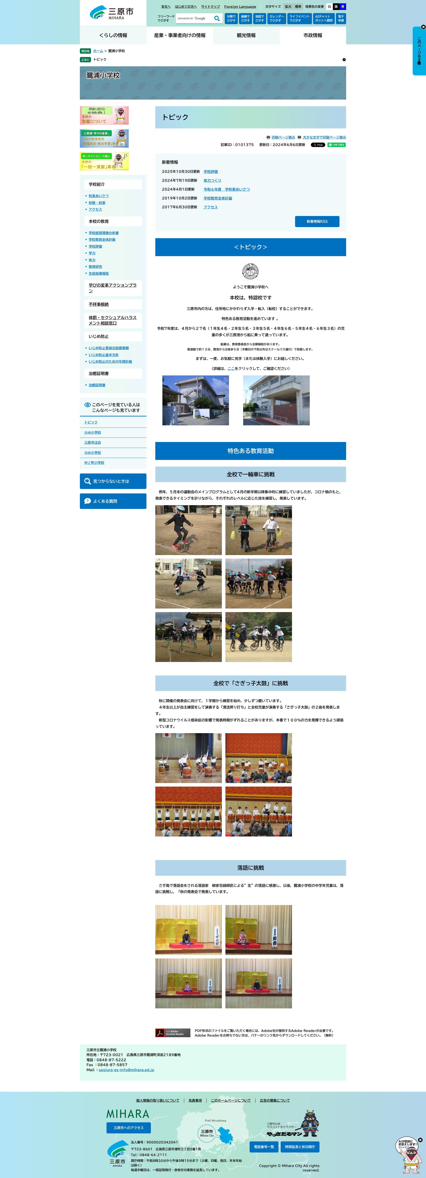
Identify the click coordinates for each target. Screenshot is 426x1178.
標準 (298, 6)
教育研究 (95, 266)
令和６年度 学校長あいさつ (227, 189)
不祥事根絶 (99, 304)
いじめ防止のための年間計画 (110, 361)
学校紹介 (97, 184)
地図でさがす (259, 18)
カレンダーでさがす (277, 18)
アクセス (211, 207)
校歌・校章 (97, 202)
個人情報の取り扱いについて (157, 1100)
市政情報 (313, 35)
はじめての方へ (186, 6)
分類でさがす (231, 18)
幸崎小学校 (92, 432)
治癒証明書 (99, 373)
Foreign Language (240, 6)
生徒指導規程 (99, 273)
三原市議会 (92, 442)
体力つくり (212, 180)
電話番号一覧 (264, 1147)
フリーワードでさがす (166, 18)
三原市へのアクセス (129, 1127)
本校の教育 (99, 221)
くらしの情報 (113, 35)
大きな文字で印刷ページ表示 (324, 137)
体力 (92, 260)
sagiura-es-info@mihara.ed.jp (126, 1070)
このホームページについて (231, 1100)
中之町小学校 (94, 462)
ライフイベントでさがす (300, 18)
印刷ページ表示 (283, 137)
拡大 (288, 6)
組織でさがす (245, 18)
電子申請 (341, 18)
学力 (92, 253)
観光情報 (246, 35)
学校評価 (211, 171)
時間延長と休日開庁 (300, 1147)
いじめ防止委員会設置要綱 (109, 348)
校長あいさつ (99, 196)
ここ (231, 368)
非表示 (423, 26)
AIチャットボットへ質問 (324, 18)
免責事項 (195, 1100)
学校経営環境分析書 (104, 233)
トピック (99, 59)
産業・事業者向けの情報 (179, 35)
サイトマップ (210, 6)
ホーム (98, 51)
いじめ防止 (99, 336)
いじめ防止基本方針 (104, 355)
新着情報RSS (317, 221)
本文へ (166, 6)
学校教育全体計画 (218, 198)
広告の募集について (275, 1100)
